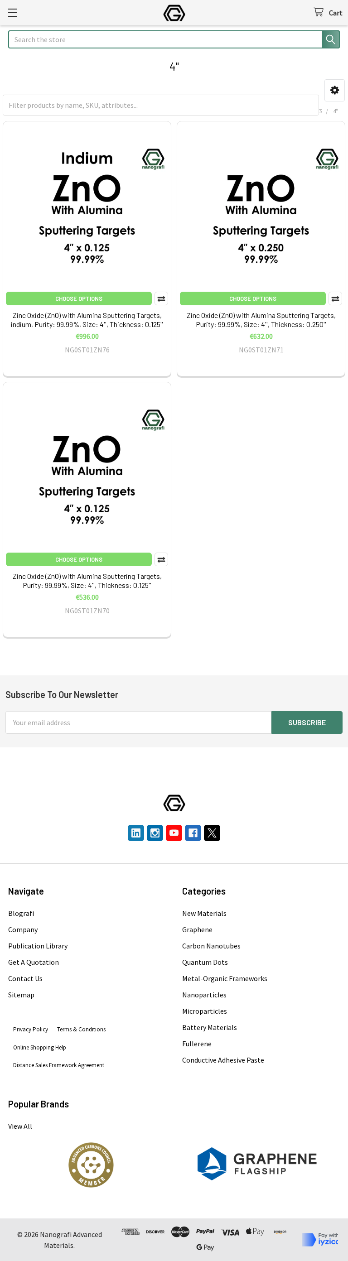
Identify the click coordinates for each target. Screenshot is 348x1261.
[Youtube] (174, 833)
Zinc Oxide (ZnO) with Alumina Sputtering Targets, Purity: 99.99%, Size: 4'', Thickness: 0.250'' (261, 319)
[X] (212, 833)
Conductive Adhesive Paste (223, 1059)
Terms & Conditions (81, 1029)
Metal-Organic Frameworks (224, 978)
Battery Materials (209, 1027)
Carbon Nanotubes (211, 945)
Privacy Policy (30, 1029)
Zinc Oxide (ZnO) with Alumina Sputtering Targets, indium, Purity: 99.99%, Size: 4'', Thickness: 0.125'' (87, 319)
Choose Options (78, 298)
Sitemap (21, 994)
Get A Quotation (33, 962)
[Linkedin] (136, 833)
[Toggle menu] (12, 12)
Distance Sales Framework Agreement (58, 1065)
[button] (334, 90)
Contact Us (25, 978)
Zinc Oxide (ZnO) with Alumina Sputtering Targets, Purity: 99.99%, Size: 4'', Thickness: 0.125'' (87, 580)
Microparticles (204, 1011)
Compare (161, 298)
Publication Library (38, 945)
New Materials (204, 913)
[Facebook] (193, 833)
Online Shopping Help (39, 1047)
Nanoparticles (204, 994)
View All (20, 1126)
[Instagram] (155, 833)
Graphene (197, 929)
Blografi (21, 913)
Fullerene (197, 1043)
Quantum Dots (205, 962)
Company (23, 929)
